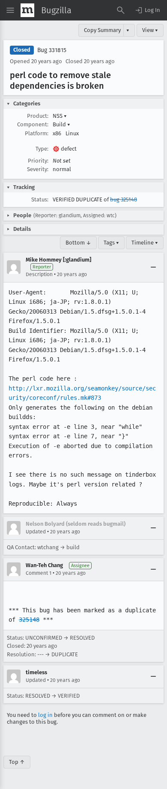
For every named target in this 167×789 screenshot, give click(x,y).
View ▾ (150, 30)
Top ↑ (17, 762)
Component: (32, 124)
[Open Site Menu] (10, 10)
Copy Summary (102, 30)
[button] (147, 10)
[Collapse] (153, 267)
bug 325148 (123, 199)
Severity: (37, 169)
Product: (37, 116)
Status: (39, 199)
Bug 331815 (51, 50)
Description (39, 274)
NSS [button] (60, 116)
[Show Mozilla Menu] (27, 10)
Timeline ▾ (144, 242)
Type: (42, 149)
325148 (29, 619)
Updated (36, 532)
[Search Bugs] (121, 10)
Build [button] (61, 124)
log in (45, 715)
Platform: (36, 133)
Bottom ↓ (78, 242)
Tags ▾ (111, 242)
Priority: (38, 160)
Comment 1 (38, 573)
